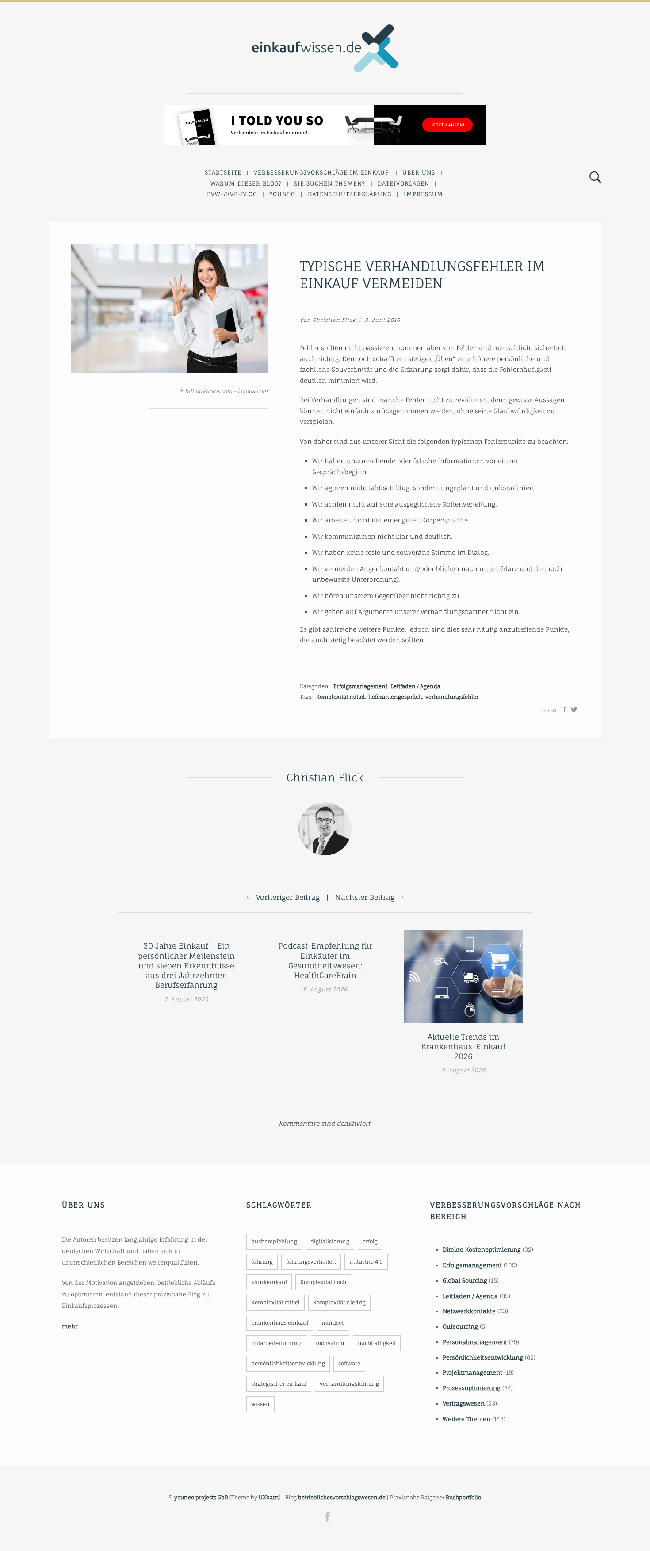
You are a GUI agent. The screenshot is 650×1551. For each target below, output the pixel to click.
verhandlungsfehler (451, 697)
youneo (282, 194)
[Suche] (595, 178)
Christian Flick (334, 320)
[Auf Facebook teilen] (564, 709)
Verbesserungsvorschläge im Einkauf (321, 172)
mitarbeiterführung (276, 1343)
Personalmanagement (475, 1341)
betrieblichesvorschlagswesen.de (342, 1497)
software (349, 1363)
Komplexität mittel (340, 697)
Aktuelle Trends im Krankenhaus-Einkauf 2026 (463, 1046)
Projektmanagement (472, 1372)
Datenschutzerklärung (349, 194)
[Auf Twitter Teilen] (574, 709)
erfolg (370, 1241)
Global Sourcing (465, 1280)
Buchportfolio (463, 1497)
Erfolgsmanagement (360, 686)
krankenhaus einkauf (279, 1322)
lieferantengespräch (395, 697)
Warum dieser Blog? (246, 183)
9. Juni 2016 (382, 320)
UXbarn (269, 1497)
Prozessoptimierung (472, 1387)
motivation (330, 1343)
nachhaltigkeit (377, 1343)
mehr (69, 1326)
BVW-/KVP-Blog (232, 194)
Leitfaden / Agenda (415, 686)
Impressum (423, 194)
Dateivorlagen (403, 183)
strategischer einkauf (278, 1383)
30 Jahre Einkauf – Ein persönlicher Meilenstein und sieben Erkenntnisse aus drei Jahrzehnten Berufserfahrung (186, 965)
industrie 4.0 (366, 1261)
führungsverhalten (311, 1261)
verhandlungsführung (349, 1383)
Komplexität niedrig (339, 1302)
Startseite (223, 172)
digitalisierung (329, 1241)
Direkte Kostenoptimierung (482, 1249)
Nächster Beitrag (364, 897)
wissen (260, 1404)
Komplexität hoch (323, 1282)
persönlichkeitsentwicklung (288, 1363)
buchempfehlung (274, 1241)
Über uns (418, 172)
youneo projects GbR (201, 1497)
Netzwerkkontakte (469, 1311)
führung (262, 1261)
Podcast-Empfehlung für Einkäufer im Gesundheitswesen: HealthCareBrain (325, 960)
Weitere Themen (466, 1418)
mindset (332, 1322)
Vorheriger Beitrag (288, 897)
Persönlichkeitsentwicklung (483, 1357)
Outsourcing (460, 1326)
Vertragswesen (464, 1403)
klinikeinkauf (269, 1282)
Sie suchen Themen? (329, 183)
